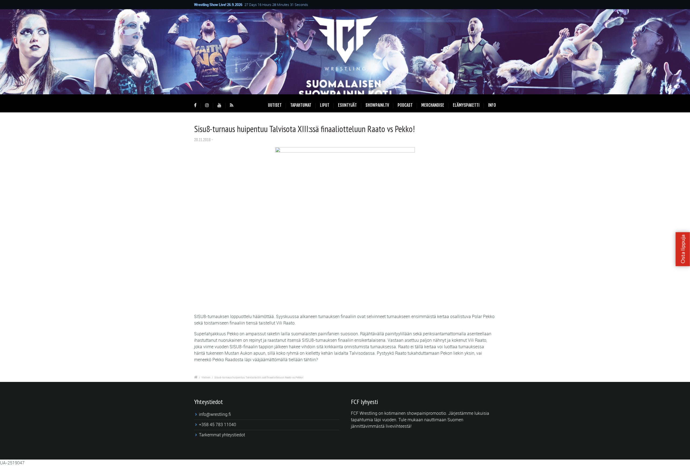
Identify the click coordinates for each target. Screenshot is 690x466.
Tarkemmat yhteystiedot (222, 435)
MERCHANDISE (432, 105)
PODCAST (405, 105)
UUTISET (275, 105)
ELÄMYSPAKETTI (466, 105)
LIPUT (324, 105)
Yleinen (206, 377)
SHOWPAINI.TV (377, 105)
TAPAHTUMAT (300, 105)
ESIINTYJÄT (347, 105)
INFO (492, 105)
